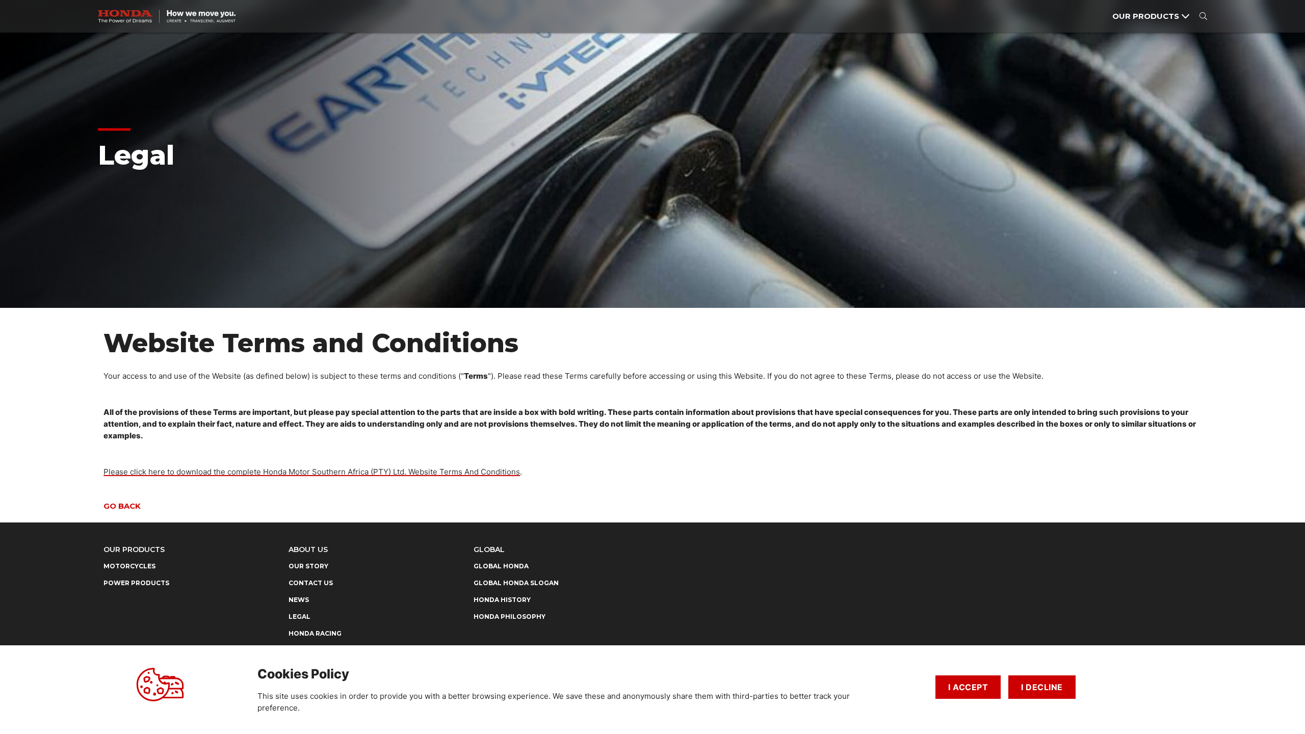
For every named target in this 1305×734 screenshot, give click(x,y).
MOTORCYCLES (129, 566)
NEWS (299, 600)
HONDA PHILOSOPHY (509, 616)
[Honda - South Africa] (167, 16)
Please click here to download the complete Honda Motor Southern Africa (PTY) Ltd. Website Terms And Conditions (311, 472)
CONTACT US (311, 583)
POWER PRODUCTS (136, 583)
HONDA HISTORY (502, 600)
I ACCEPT (968, 687)
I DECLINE (1042, 687)
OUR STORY (308, 566)
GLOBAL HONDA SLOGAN (516, 583)
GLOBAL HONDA (501, 566)
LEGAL (299, 616)
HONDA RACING (315, 633)
